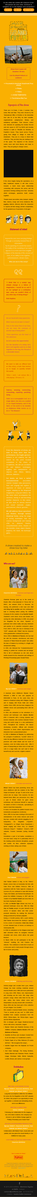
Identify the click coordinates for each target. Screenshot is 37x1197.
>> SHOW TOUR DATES (18, 95)
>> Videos (18, 92)
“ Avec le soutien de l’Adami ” (18, 1153)
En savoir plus (28, 10)
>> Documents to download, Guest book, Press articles (18, 84)
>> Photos (18, 88)
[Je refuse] (34, 6)
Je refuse (17, 10)
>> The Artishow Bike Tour (18, 98)
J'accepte (8, 10)
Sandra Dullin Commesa (22, 1194)
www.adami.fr (22, 1168)
